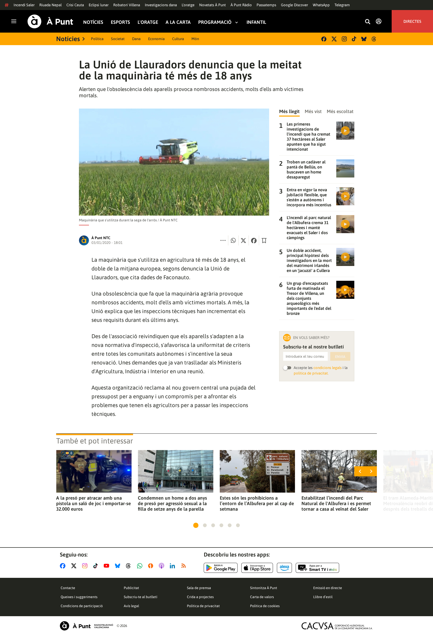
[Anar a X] (74, 566)
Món (195, 39)
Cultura (178, 39)
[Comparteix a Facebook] (254, 240)
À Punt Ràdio (241, 5)
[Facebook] (324, 39)
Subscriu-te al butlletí (140, 597)
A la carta (178, 22)
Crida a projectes (200, 597)
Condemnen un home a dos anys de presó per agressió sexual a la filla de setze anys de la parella (172, 503)
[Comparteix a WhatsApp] (233, 240)
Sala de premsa (199, 588)
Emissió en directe (327, 588)
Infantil (256, 22)
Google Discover (294, 5)
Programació (215, 22)
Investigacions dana (161, 5)
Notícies (93, 22)
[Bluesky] (364, 39)
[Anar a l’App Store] (257, 568)
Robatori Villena (126, 5)
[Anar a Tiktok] (96, 566)
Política (97, 39)
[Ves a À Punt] (50, 21)
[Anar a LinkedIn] (173, 566)
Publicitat (131, 588)
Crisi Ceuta (75, 5)
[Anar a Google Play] (221, 568)
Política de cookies (265, 606)
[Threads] (374, 39)
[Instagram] (344, 38)
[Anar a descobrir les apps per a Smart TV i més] (317, 568)
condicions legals (327, 367)
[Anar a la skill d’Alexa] (284, 568)
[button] (195, 525)
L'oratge (188, 5)
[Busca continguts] (368, 22)
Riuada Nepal (50, 5)
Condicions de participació (82, 606)
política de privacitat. (311, 373)
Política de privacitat (203, 606)
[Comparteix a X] (244, 240)
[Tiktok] (354, 38)
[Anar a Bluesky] (118, 566)
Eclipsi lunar (99, 5)
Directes (412, 21)
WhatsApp (321, 5)
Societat (118, 39)
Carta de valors (262, 597)
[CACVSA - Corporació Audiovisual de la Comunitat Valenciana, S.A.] (337, 625)
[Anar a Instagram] (85, 566)
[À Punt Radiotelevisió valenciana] (86, 625)
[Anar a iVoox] (151, 566)
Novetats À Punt (212, 5)
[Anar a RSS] (185, 566)
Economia (156, 39)
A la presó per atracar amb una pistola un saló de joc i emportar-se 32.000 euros (93, 503)
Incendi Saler (24, 5)
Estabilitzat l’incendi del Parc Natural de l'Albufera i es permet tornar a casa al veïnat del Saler (336, 503)
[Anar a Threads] (129, 566)
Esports (120, 22)
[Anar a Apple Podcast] (162, 566)
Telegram (342, 5)
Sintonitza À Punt (263, 588)
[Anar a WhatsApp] (140, 566)
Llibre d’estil (323, 597)
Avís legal (131, 606)
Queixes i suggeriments (79, 597)
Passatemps (266, 5)
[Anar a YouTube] (107, 566)
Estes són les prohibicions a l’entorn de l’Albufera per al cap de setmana (257, 503)
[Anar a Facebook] (63, 566)
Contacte (68, 588)
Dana (136, 39)
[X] (334, 39)
